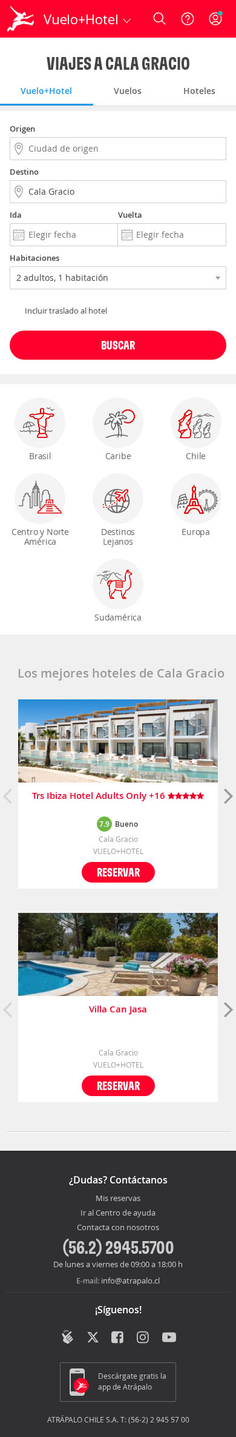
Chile (196, 456)
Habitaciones (34, 257)
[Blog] (67, 1337)
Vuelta (130, 214)
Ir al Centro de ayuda (118, 1213)
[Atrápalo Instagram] (144, 1338)
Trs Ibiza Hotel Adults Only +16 (100, 796)
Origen (22, 128)
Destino (24, 171)
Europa (196, 531)
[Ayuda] (187, 19)
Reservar (118, 872)
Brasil (40, 456)
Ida (16, 214)
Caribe (118, 456)
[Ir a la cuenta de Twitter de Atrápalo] (93, 1338)
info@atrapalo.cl (130, 1280)
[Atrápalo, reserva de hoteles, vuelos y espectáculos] (20, 19)
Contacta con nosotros (118, 1228)
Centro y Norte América (40, 536)
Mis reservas (118, 1198)
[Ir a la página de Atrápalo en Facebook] (118, 1338)
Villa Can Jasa (118, 1009)
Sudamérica (118, 617)
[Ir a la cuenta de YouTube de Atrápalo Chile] (169, 1338)
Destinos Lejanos (118, 536)
